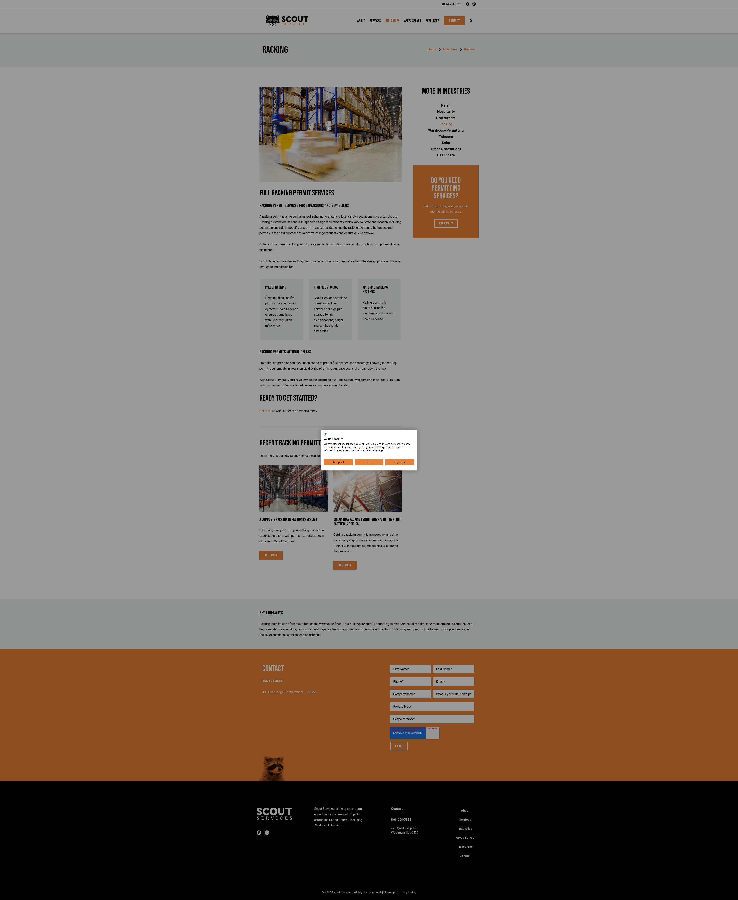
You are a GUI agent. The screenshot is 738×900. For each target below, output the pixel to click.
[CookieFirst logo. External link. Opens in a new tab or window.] (325, 435)
